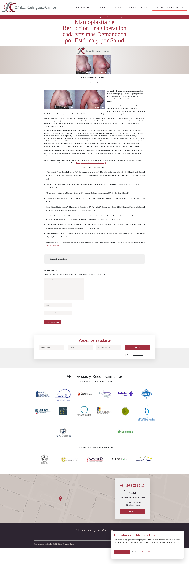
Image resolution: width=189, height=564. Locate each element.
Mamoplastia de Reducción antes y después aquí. (91, 163)
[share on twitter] (78, 259)
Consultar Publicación (53, 245)
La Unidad (131, 7)
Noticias (144, 7)
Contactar (132, 511)
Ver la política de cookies (150, 552)
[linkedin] (97, 536)
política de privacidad (137, 355)
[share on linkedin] (84, 259)
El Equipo (116, 7)
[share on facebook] (72, 259)
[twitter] (91, 536)
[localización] (94, 498)
